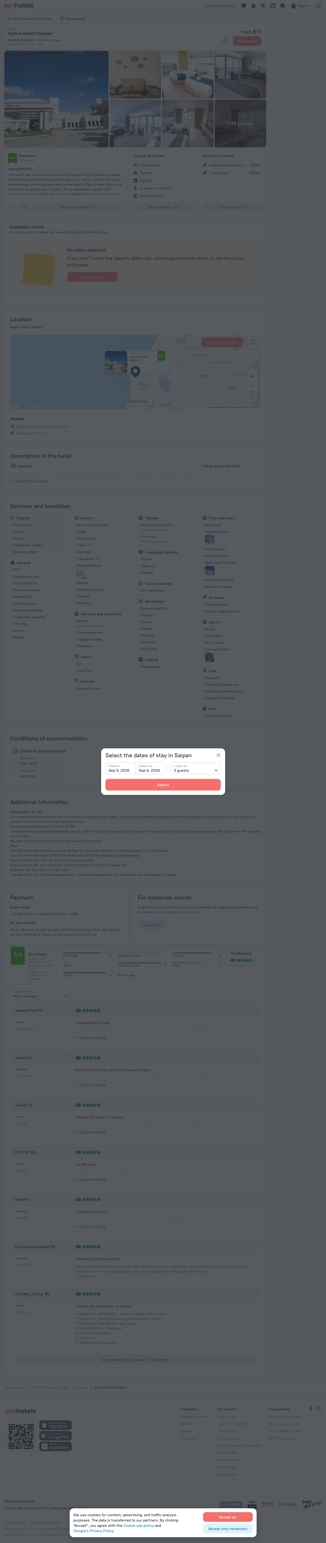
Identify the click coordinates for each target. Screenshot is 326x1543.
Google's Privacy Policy (93, 1530)
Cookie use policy (138, 1525)
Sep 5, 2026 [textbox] (119, 770)
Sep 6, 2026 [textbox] (149, 770)
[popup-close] (218, 755)
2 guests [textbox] (181, 770)
